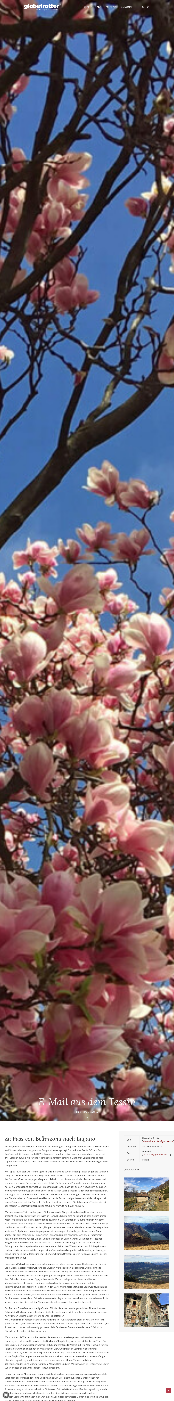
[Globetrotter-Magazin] (42, 7)
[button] (6, 1395)
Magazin (111, 7)
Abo (99, 7)
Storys (88, 7)
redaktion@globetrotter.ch (156, 1154)
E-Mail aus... (89, 1112)
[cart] (148, 7)
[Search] (144, 7)
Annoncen (128, 7)
